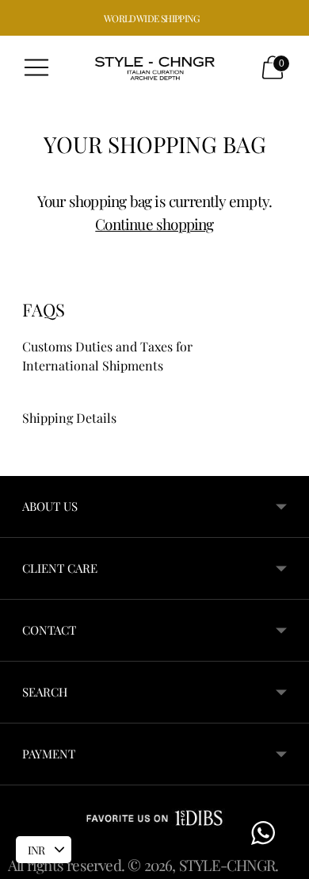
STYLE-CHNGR (227, 864)
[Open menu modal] (36, 67)
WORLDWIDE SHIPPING (151, 18)
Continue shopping (154, 223)
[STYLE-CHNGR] (154, 67)
